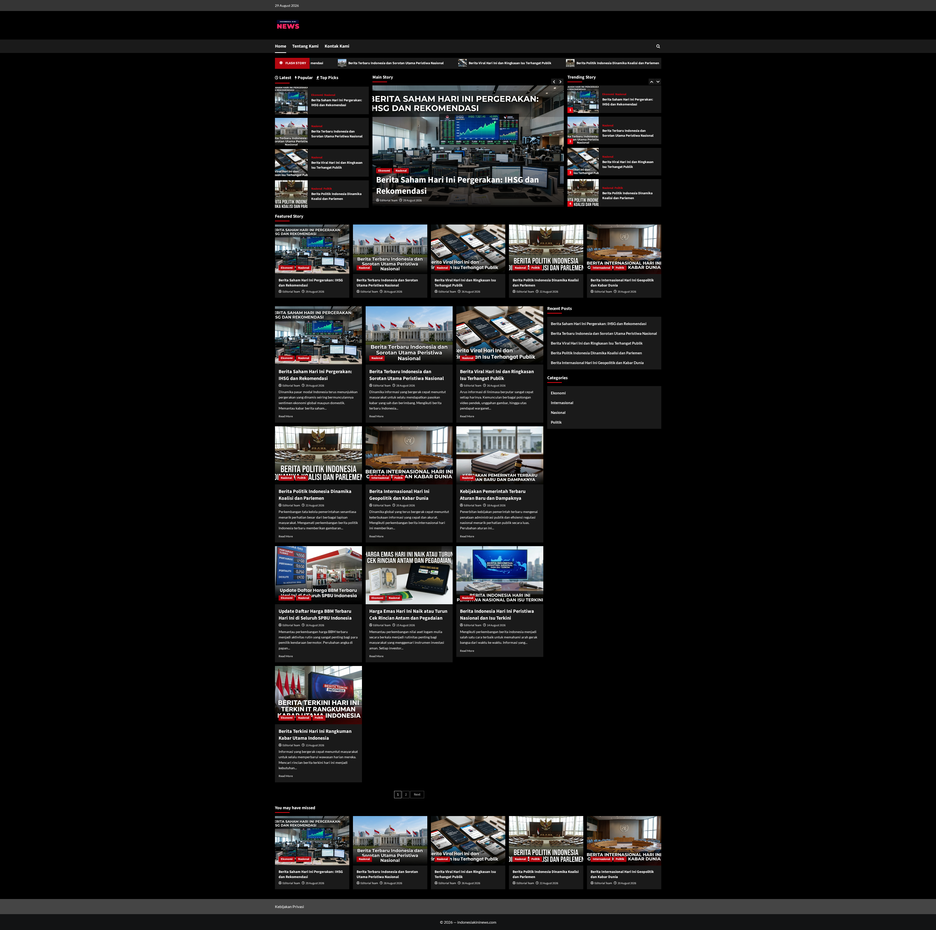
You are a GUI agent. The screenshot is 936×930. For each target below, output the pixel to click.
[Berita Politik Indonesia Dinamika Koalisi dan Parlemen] (583, 161)
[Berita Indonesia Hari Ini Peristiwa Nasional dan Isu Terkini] (499, 575)
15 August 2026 (405, 625)
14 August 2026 (496, 625)
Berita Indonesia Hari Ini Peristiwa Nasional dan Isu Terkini (497, 615)
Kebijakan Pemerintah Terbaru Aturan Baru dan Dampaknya (493, 495)
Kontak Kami (337, 46)
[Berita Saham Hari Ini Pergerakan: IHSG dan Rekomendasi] (291, 100)
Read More (286, 416)
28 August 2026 (412, 200)
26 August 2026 (471, 292)
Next (417, 794)
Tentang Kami (305, 46)
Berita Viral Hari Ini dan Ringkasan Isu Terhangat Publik (438, 63)
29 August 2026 (315, 292)
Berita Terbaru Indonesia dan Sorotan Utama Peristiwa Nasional (324, 63)
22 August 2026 (549, 292)
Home (280, 46)
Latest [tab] (284, 78)
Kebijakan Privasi (289, 906)
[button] (658, 46)
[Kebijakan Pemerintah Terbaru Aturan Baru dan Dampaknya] (499, 455)
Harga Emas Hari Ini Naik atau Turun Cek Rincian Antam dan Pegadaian (408, 615)
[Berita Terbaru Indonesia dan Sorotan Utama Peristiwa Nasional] (583, 99)
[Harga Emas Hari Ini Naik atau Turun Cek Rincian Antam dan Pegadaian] (409, 575)
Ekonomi (317, 95)
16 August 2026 (315, 625)
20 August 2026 (627, 292)
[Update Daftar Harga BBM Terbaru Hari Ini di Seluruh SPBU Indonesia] (318, 575)
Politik (618, 157)
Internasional (611, 188)
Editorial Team (389, 200)
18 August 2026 (496, 505)
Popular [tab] (305, 78)
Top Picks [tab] (328, 78)
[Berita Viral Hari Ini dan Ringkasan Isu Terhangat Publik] (583, 130)
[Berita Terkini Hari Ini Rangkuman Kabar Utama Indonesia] (318, 695)
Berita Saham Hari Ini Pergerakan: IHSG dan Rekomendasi (336, 103)
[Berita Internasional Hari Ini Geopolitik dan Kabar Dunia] (583, 193)
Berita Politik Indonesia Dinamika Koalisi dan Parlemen (546, 63)
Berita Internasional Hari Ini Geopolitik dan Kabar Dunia (654, 63)
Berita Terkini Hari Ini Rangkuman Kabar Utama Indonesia (315, 735)
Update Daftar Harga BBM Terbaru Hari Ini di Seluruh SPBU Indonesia (315, 615)
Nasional (383, 171)
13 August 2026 (315, 745)
